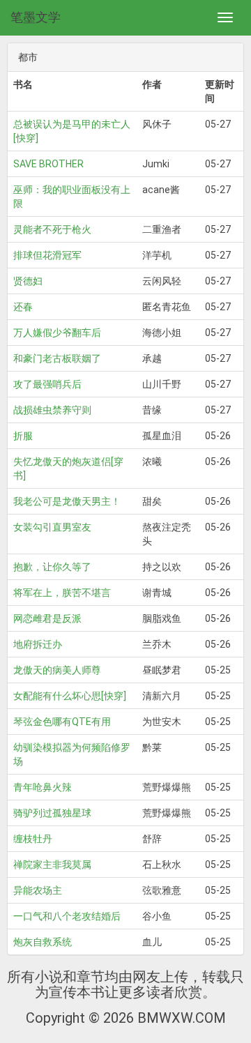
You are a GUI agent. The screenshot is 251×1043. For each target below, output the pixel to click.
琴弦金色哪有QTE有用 (62, 721)
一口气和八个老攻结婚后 (67, 916)
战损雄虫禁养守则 (52, 410)
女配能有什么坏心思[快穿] (69, 695)
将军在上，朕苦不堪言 (62, 592)
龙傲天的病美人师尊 (57, 670)
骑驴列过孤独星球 (52, 813)
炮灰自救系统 (42, 941)
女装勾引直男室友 (52, 527)
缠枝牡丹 (32, 838)
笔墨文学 (35, 17)
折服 (23, 435)
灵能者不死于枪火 (52, 229)
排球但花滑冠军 (47, 255)
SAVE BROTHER (48, 163)
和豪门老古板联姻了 (57, 358)
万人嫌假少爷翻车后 (57, 332)
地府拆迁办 (37, 644)
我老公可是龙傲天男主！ (67, 501)
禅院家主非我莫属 (52, 864)
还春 (23, 306)
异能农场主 (37, 890)
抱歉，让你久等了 (52, 566)
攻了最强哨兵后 (47, 384)
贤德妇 (28, 281)
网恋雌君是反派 (47, 618)
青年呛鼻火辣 (42, 787)
